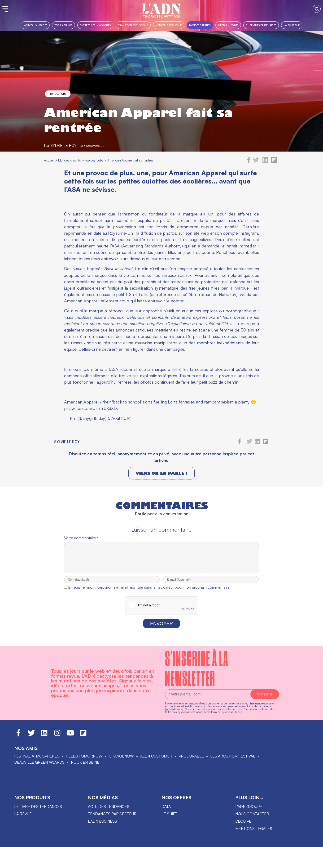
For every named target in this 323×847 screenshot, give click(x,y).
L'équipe (243, 821)
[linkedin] (265, 161)
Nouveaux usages (35, 25)
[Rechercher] (317, 9)
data (166, 806)
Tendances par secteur (112, 813)
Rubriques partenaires (261, 25)
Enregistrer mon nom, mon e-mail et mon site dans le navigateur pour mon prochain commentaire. (149, 587)
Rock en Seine (85, 762)
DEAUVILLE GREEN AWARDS (39, 762)
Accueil (49, 160)
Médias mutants (228, 25)
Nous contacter (252, 813)
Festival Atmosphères (36, 756)
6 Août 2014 (119, 418)
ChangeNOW (121, 756)
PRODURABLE (191, 756)
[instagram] (57, 735)
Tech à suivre (63, 25)
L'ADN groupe (248, 806)
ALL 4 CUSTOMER (156, 756)
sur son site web (194, 233)
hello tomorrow (84, 756)
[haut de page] (315, 841)
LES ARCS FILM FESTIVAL (232, 756)
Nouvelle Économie (169, 25)
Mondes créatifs (199, 25)
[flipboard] (274, 161)
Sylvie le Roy (63, 145)
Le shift (169, 813)
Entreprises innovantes (95, 25)
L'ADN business (102, 821)
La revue (23, 813)
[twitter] (256, 161)
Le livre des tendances (38, 806)
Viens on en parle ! (161, 473)
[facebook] (249, 161)
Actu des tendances (108, 806)
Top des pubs (58, 93)
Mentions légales (253, 828)
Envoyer (161, 623)
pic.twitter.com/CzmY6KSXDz (91, 408)
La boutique (292, 25)
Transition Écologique (133, 25)
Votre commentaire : (81, 537)
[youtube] (70, 735)
